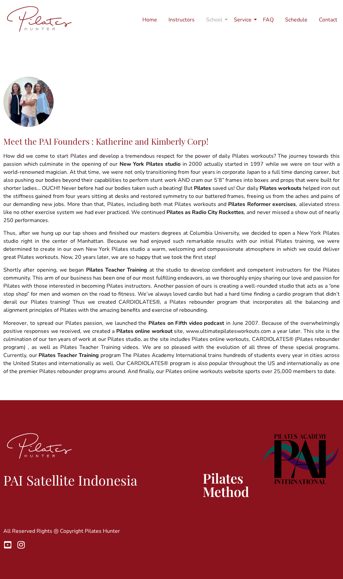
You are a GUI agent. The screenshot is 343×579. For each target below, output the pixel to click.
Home (149, 19)
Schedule (296, 19)
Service (243, 19)
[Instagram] (21, 544)
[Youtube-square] (7, 544)
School (214, 19)
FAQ (268, 19)
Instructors (181, 19)
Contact (328, 19)
